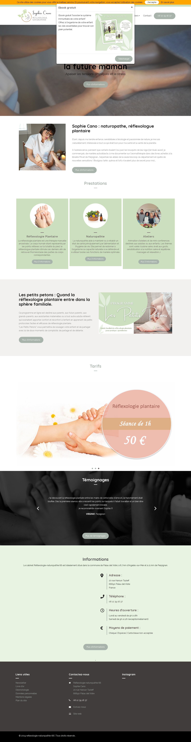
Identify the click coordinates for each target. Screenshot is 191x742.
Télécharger (123, 59)
